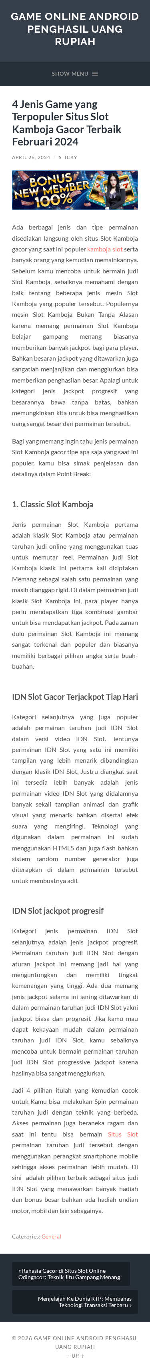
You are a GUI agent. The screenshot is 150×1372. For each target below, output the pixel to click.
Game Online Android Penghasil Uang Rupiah (75, 28)
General (51, 1236)
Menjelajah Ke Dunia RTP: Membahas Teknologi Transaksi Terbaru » (85, 1301)
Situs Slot (123, 1134)
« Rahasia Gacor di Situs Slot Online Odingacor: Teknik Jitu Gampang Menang (69, 1274)
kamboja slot (104, 249)
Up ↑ (78, 1355)
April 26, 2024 (31, 157)
